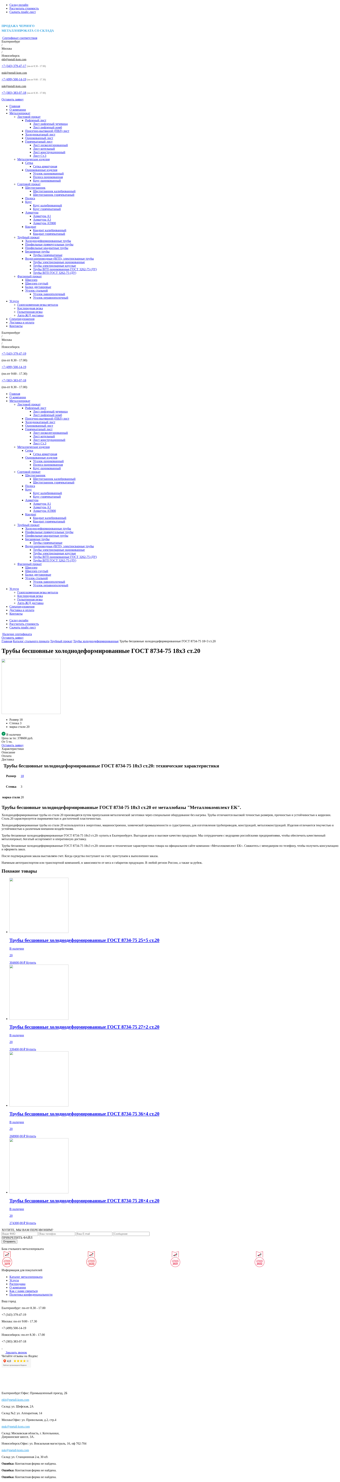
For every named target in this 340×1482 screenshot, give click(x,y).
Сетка (29, 163)
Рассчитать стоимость (24, 8)
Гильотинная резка (29, 311)
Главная (14, 106)
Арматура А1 (42, 216)
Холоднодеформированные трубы (48, 241)
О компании (17, 109)
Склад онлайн (18, 5)
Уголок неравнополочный (50, 297)
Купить (31, 962)
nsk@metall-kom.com (14, 86)
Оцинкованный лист (39, 138)
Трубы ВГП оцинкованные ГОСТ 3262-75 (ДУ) (65, 269)
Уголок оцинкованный (48, 173)
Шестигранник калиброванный (54, 191)
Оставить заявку (13, 99)
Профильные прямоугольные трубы (49, 244)
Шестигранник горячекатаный (53, 194)
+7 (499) (14, 79)
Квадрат (30, 226)
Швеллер (31, 280)
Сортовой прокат (29, 184)
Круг (28, 202)
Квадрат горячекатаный (49, 233)
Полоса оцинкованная (48, 177)
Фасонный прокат (29, 276)
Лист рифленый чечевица (50, 124)
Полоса (30, 198)
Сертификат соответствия (19, 38)
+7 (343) (14, 66)
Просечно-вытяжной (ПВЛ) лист (47, 131)
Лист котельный (44, 148)
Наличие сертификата (17, 634)
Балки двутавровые (38, 287)
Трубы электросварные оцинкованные (59, 262)
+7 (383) (14, 92)
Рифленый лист (35, 120)
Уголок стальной (36, 290)
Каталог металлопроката (25, 1276)
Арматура (31, 212)
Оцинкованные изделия (41, 170)
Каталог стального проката (31, 641)
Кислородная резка (30, 308)
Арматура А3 (42, 219)
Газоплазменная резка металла (37, 304)
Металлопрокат (19, 113)
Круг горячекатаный (47, 209)
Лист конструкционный (49, 152)
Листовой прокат (29, 116)
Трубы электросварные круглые (54, 265)
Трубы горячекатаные (47, 255)
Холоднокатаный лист (40, 134)
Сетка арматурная (45, 166)
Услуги (14, 301)
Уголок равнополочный (49, 294)
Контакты (16, 326)
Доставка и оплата (21, 322)
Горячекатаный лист (39, 141)
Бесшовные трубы (37, 251)
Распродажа (17, 1284)
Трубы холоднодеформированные (96, 641)
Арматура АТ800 (44, 223)
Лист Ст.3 (39, 155)
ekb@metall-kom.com (14, 59)
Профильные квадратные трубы (46, 248)
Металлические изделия (33, 159)
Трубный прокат (28, 237)
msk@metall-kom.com (14, 72)
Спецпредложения (21, 319)
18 (22, 776)
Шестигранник (35, 187)
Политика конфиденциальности (31, 1294)
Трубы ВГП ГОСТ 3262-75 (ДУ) (54, 272)
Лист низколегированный (50, 145)
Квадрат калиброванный (49, 230)
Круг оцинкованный (47, 180)
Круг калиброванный (47, 205)
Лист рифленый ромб (47, 127)
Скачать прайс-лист (22, 12)
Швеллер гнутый (36, 283)
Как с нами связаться (23, 1291)
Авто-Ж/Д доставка (30, 315)
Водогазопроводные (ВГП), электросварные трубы (59, 258)
